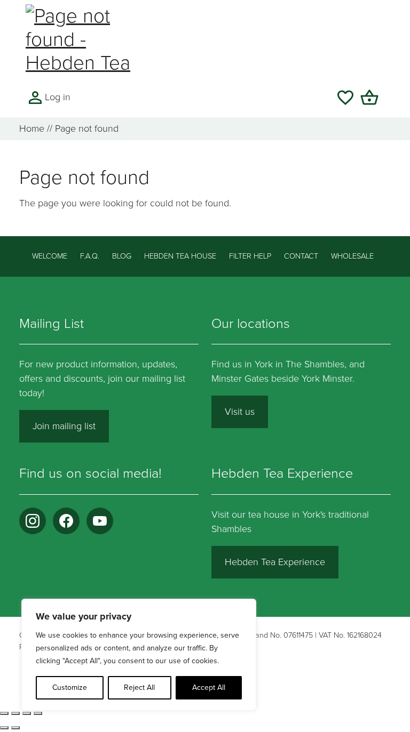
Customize (69, 687)
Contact (301, 256)
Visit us (240, 412)
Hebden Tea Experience (275, 562)
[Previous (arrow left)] (4, 727)
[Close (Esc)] (38, 713)
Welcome (49, 256)
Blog (121, 256)
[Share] (26, 713)
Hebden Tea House (180, 256)
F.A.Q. (89, 256)
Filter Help (250, 256)
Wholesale (352, 256)
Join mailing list (64, 426)
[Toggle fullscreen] (15, 713)
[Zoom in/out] (4, 713)
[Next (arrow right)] (15, 727)
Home (31, 128)
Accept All (208, 687)
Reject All (139, 687)
